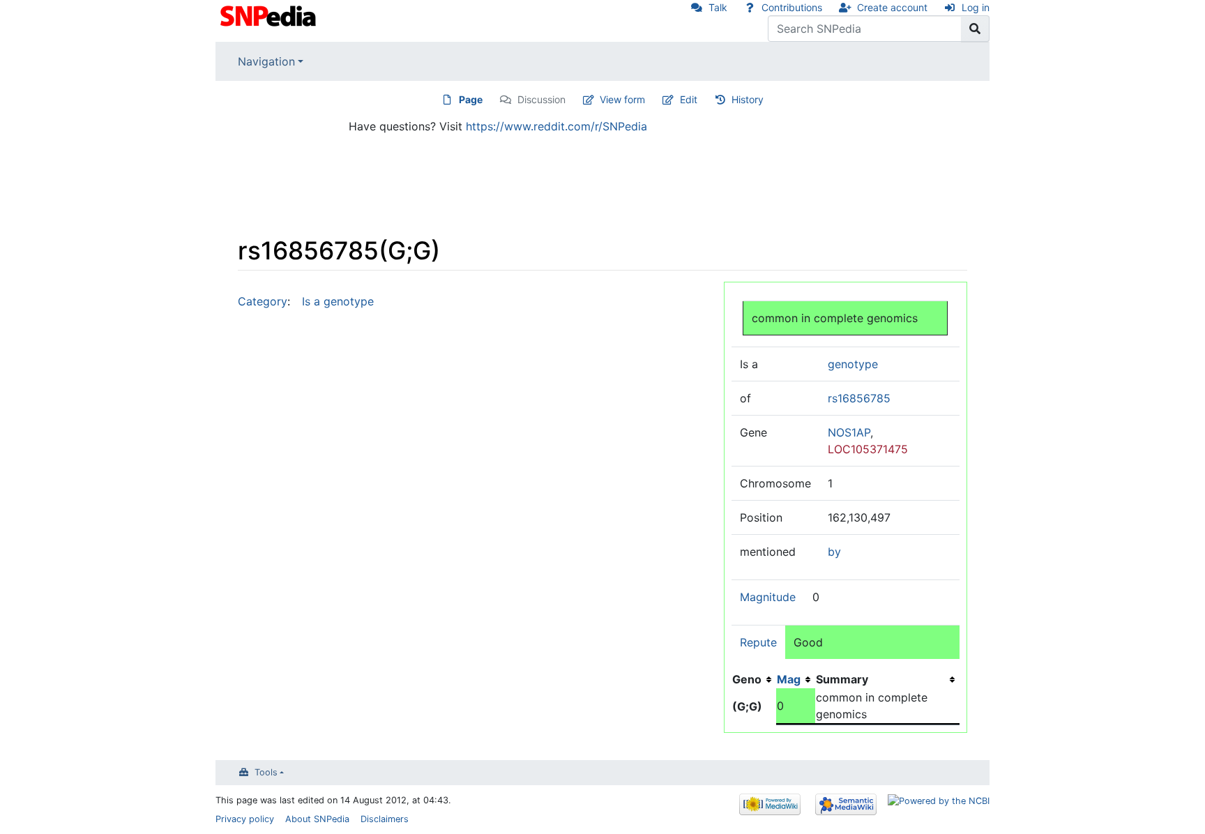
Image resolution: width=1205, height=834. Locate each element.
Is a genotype (338, 301)
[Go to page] (975, 28)
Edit (688, 99)
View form (622, 99)
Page (471, 99)
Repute (758, 642)
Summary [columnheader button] (842, 679)
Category (262, 301)
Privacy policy (244, 819)
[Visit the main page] (269, 15)
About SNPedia (317, 819)
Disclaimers (385, 819)
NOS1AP (849, 432)
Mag (789, 679)
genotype (853, 364)
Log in (976, 7)
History (748, 99)
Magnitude (768, 597)
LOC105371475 (868, 449)
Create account (892, 7)
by (834, 552)
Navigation (266, 61)
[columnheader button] (795, 679)
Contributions (791, 7)
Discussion (541, 99)
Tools (266, 772)
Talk (717, 7)
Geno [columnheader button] (746, 679)
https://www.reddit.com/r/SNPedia (556, 126)
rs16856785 (859, 398)
